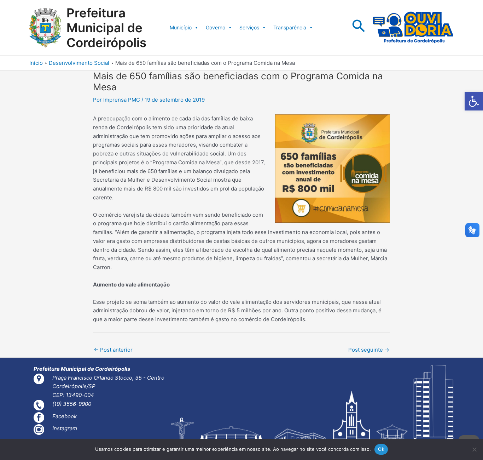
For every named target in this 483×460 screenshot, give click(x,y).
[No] (474, 449)
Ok (381, 449)
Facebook (64, 416)
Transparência (289, 27)
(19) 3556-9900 (71, 404)
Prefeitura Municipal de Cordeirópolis (106, 27)
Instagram (64, 428)
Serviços (249, 27)
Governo (215, 27)
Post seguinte (368, 349)
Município (181, 27)
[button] (474, 101)
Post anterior (113, 349)
